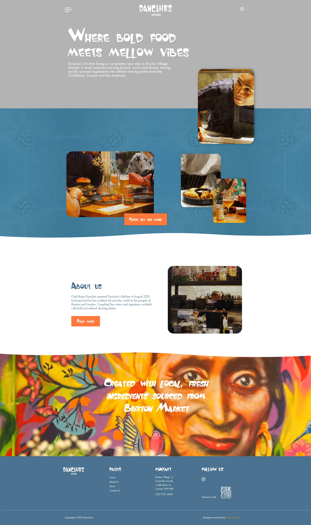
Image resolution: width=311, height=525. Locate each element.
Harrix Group (232, 517)
